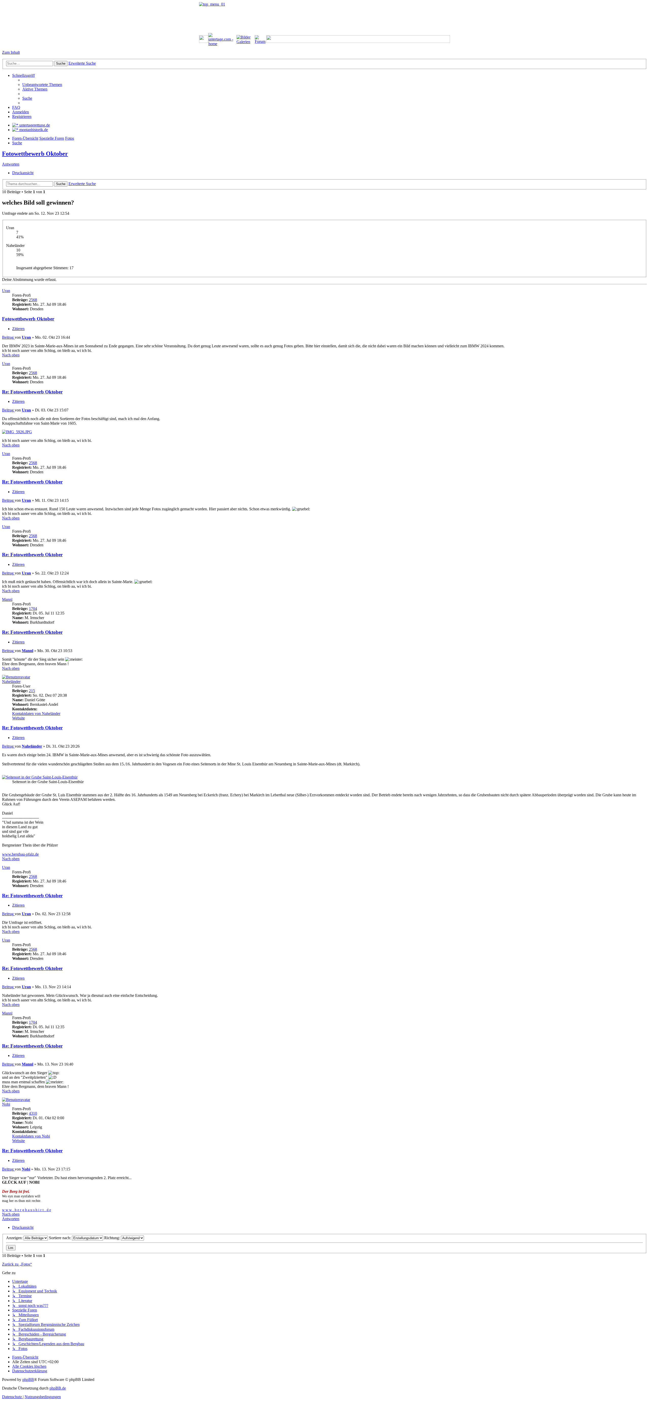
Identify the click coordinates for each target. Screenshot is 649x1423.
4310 (33, 1113)
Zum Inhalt (11, 52)
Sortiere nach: (60, 1238)
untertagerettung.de (34, 125)
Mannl (7, 599)
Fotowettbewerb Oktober (35, 153)
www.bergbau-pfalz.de (20, 854)
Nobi (6, 1104)
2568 (33, 300)
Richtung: (112, 1238)
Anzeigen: (15, 1238)
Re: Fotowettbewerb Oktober (32, 391)
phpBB (28, 1379)
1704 (33, 608)
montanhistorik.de (33, 130)
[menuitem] (42, 84)
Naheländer (11, 681)
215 (32, 691)
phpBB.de (57, 1388)
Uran (6, 291)
